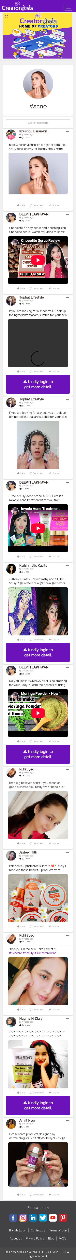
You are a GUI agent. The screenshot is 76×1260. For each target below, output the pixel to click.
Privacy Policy (35, 1238)
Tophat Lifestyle (31, 297)
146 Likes (25, 942)
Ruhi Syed (26, 769)
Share (55, 205)
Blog (51, 1238)
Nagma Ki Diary (31, 1018)
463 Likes (25, 304)
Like (22, 205)
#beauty (28, 953)
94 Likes (25, 489)
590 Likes (25, 406)
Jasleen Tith (28, 852)
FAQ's (62, 1238)
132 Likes (25, 137)
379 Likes (25, 1025)
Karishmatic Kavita (33, 565)
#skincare (15, 953)
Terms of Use (57, 1230)
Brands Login (18, 1230)
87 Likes (25, 572)
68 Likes (25, 1127)
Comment (38, 205)
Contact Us (38, 1230)
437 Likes (25, 859)
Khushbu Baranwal (33, 131)
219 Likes (25, 220)
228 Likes (25, 775)
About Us (16, 1238)
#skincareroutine (45, 953)
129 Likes (25, 674)
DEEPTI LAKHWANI (34, 214)
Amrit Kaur (27, 1120)
